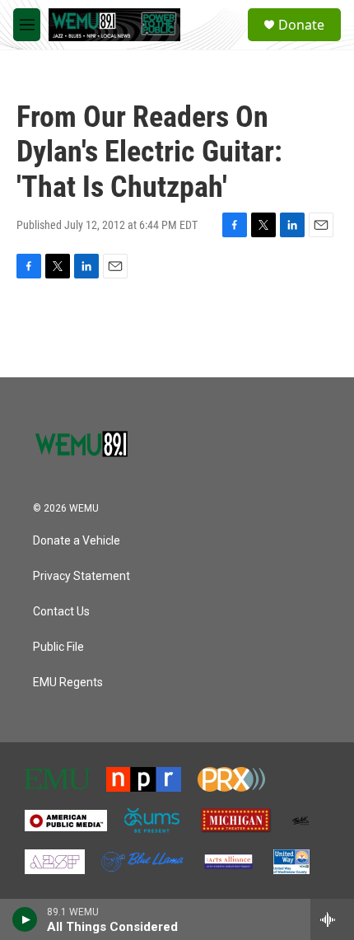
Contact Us (61, 612)
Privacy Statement (81, 576)
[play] (25, 919)
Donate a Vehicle (76, 541)
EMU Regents (68, 682)
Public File (58, 647)
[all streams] (332, 919)
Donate (301, 24)
